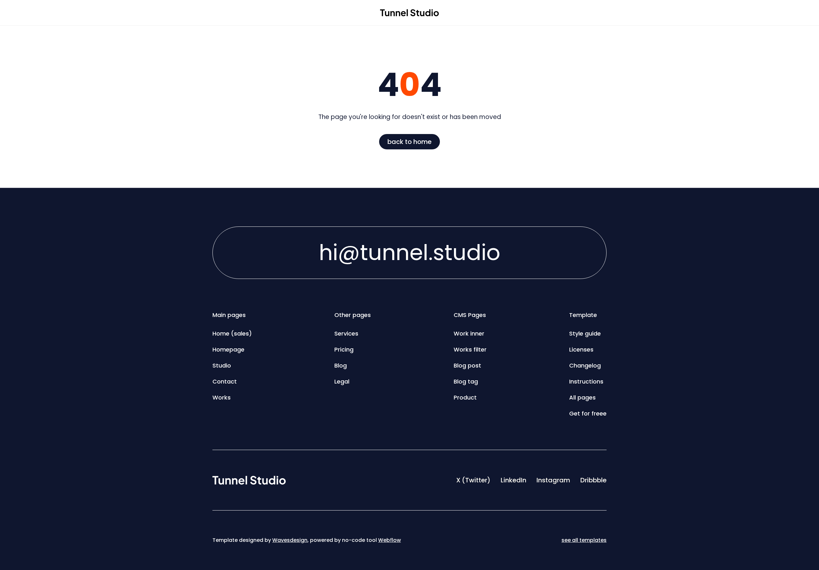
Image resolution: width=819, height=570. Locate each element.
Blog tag (466, 381)
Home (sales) (232, 333)
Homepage (228, 349)
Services (346, 333)
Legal (341, 381)
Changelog (585, 365)
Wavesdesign (289, 540)
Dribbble (593, 480)
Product (465, 397)
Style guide (585, 333)
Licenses (581, 349)
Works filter (470, 349)
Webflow (389, 540)
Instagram (553, 480)
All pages (582, 397)
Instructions (586, 381)
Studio (221, 365)
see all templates (584, 540)
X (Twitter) (473, 480)
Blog (340, 365)
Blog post (467, 365)
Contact (224, 381)
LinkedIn (513, 480)
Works (221, 397)
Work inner (469, 333)
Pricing (344, 349)
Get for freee (588, 413)
